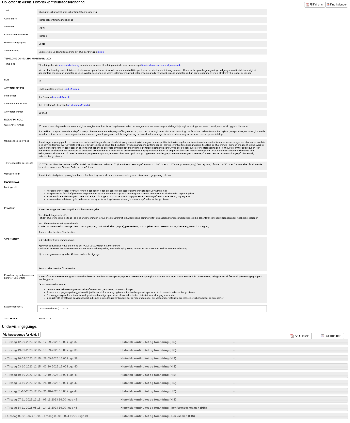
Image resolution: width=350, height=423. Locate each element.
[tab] (175, 342)
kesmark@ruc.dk (60, 97)
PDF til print (316, 4)
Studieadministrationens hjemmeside (161, 65)
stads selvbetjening (69, 65)
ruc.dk (100, 51)
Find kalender (338, 4)
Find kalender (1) (333, 335)
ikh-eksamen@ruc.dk (78, 105)
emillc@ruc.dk (71, 89)
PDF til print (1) (302, 335)
